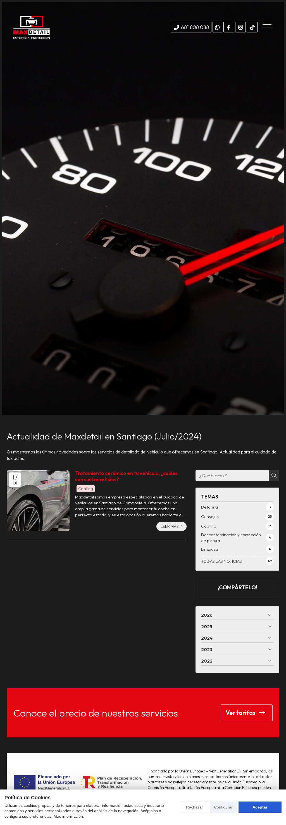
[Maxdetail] (31, 27)
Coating (85, 488)
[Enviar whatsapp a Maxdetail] (217, 27)
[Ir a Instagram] (240, 27)
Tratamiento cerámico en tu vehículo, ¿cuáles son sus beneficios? (126, 476)
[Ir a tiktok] (252, 27)
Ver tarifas (241, 713)
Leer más (170, 526)
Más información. (69, 816)
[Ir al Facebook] (229, 27)
